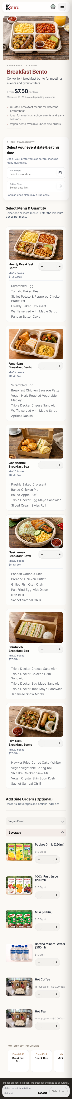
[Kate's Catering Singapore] (12, 6)
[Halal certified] (53, 7)
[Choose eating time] (60, 186)
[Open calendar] (60, 172)
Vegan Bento (16, 821)
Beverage (14, 832)
